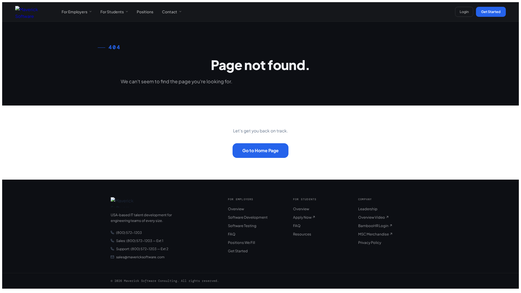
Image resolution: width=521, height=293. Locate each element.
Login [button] (464, 11)
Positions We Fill (241, 242)
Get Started (491, 11)
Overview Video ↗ (373, 217)
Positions (145, 11)
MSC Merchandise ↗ (375, 234)
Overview (236, 208)
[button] (77, 12)
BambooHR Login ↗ (375, 225)
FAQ (232, 234)
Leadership (367, 208)
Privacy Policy (369, 242)
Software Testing (242, 225)
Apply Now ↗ (304, 217)
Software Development (248, 217)
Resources (302, 234)
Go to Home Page (260, 150)
